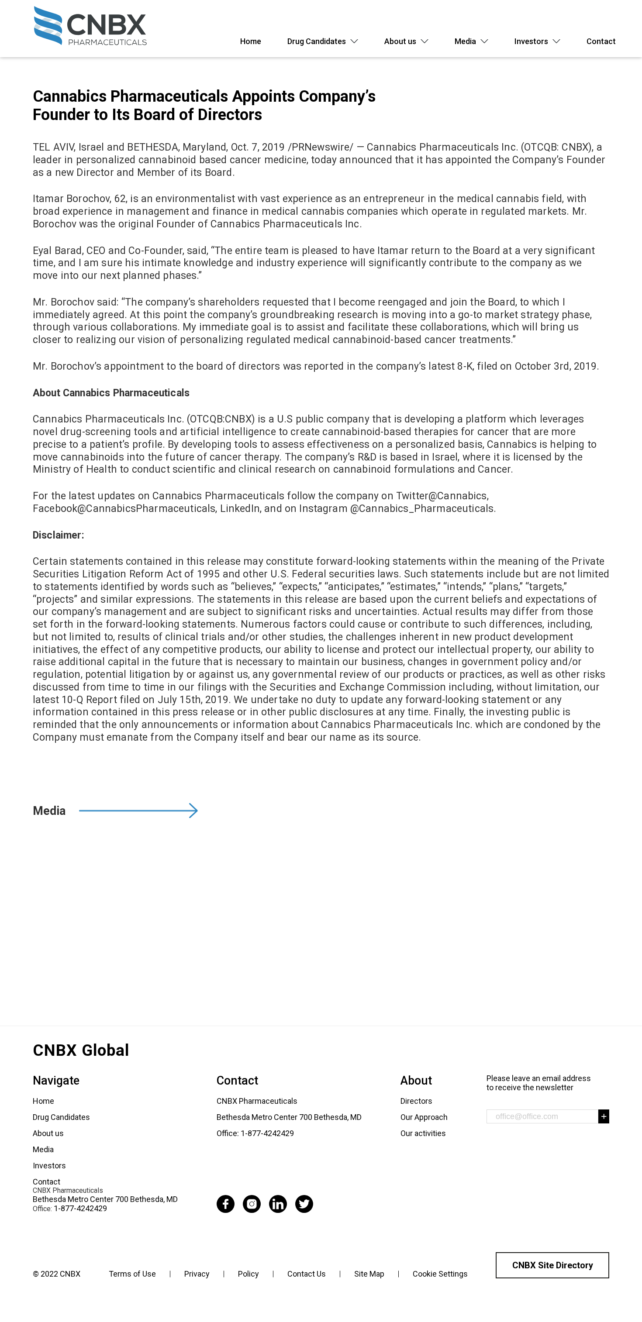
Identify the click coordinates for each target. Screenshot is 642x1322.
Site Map (369, 1273)
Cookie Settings (440, 1273)
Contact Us (306, 1273)
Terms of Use (132, 1273)
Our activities (423, 1133)
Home (250, 41)
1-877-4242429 (80, 1208)
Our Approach (424, 1117)
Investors (531, 41)
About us (400, 41)
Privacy (197, 1273)
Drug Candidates (316, 41)
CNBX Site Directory (552, 1265)
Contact (601, 41)
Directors (416, 1101)
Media (465, 41)
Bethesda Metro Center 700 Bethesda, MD (105, 1199)
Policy (248, 1273)
